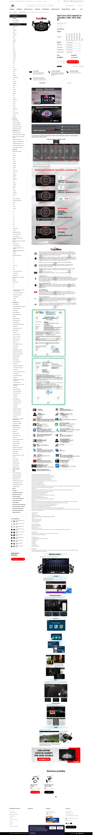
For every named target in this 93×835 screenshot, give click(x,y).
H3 (13, 212)
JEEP (14, 169)
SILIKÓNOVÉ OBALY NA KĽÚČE (18, 480)
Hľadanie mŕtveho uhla (16, 435)
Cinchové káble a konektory (17, 367)
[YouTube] (71, 823)
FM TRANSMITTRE (16, 322)
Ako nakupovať (11, 1)
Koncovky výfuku (15, 445)
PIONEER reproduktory (17, 410)
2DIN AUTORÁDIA (16, 22)
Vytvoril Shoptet (72, 833)
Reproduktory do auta (17, 393)
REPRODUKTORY (15, 357)
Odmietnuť (53, 827)
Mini (13, 79)
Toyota (14, 107)
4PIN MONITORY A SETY (17, 132)
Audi (13, 28)
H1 (13, 210)
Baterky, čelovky (15, 429)
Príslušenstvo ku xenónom (17, 294)
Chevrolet (14, 55)
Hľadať (52, 5)
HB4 (13, 224)
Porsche (14, 91)
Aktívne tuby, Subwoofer (17, 391)
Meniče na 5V (15, 342)
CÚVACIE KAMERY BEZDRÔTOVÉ (18, 498)
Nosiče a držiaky (15, 453)
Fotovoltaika (15, 332)
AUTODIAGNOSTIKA (16, 312)
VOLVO (14, 194)
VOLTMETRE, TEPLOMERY (17, 423)
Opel (13, 87)
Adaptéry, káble (15, 296)
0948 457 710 (70, 820)
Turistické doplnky (16, 465)
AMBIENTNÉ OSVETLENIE (17, 151)
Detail (49, 792)
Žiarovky (14, 300)
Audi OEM (14, 30)
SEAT (14, 95)
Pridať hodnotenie (15, 559)
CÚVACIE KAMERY (16, 120)
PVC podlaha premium (16, 245)
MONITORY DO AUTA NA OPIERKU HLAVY (18, 137)
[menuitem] (12, 9)
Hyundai (14, 53)
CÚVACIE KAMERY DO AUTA (17, 500)
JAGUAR (14, 167)
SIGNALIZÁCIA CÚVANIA (17, 128)
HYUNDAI (14, 163)
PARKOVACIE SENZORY (17, 122)
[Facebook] (66, 823)
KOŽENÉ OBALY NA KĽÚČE (17, 482)
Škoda (14, 105)
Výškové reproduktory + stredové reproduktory (18, 385)
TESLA (14, 188)
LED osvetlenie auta (16, 236)
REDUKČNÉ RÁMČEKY (16, 355)
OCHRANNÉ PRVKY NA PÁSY (17, 484)
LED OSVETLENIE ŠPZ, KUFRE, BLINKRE (18, 238)
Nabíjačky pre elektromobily (17, 449)
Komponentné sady (16, 382)
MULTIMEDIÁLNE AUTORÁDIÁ (17, 492)
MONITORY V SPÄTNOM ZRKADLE (18, 141)
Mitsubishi (14, 83)
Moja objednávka (39, 1)
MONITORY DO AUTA (16, 130)
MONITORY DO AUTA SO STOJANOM (19, 134)
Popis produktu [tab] (42, 82)
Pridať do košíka (72, 61)
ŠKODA (14, 186)
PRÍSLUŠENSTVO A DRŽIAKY (17, 147)
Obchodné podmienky (19, 1)
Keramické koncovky (16, 441)
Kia (13, 65)
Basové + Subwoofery (16, 361)
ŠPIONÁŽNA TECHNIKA (17, 421)
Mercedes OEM (15, 77)
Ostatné (14, 457)
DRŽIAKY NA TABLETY (16, 320)
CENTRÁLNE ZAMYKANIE (17, 314)
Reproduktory (15, 377)
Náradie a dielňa (15, 451)
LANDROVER (15, 171)
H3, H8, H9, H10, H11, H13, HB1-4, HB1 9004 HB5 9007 (19, 290)
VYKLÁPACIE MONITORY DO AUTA (18, 145)
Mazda (14, 73)
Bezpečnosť (15, 431)
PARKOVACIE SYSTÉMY (17, 124)
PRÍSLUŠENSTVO (15, 302)
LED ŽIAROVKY (15, 275)
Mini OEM (14, 81)
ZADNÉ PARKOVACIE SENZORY (17, 510)
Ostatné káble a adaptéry (17, 375)
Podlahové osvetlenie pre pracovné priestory (19, 251)
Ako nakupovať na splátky (13, 826)
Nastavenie (33, 833)
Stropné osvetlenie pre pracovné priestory (18, 248)
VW (13, 196)
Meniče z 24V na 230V (16, 336)
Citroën (14, 36)
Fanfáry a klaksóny (16, 433)
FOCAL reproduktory (16, 399)
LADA (14, 67)
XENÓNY (14, 280)
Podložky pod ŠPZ (16, 461)
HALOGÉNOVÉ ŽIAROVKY (17, 200)
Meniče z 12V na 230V (16, 334)
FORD (14, 159)
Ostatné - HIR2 (15, 273)
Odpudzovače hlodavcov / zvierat (18, 455)
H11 (13, 218)
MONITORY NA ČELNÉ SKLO (17, 139)
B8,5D (14, 202)
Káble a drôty (15, 437)
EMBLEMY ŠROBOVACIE (17, 476)
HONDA (14, 161)
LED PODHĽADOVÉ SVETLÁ (17, 328)
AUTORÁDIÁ (14, 490)
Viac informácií (44, 830)
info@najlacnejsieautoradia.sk (73, 818)
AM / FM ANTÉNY (16, 304)
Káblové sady (15, 369)
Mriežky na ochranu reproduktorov (19, 371)
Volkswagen (15, 109)
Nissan (14, 85)
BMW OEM (15, 34)
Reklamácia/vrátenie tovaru (29, 1)
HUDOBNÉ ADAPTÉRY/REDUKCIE (18, 324)
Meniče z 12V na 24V (16, 338)
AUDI (14, 153)
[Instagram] (68, 823)
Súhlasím (60, 827)
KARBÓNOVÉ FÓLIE (16, 486)
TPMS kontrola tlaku (16, 463)
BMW (14, 32)
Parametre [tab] (69, 82)
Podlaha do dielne (16, 243)
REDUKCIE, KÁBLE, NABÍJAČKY (18, 353)
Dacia (14, 38)
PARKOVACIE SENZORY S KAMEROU (18, 506)
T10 (13, 226)
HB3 (13, 222)
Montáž (10, 821)
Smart (14, 97)
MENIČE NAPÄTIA (16, 330)
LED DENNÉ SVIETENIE (16, 232)
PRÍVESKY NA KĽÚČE (16, 478)
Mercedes (14, 75)
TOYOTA (14, 190)
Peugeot (14, 89)
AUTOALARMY (15, 310)
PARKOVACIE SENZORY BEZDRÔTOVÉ (18, 504)
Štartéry (14, 298)
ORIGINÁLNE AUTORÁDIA (16, 494)
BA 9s (14, 204)
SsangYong (15, 99)
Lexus (14, 71)
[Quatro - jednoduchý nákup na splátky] (52, 820)
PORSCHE (14, 184)
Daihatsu (14, 40)
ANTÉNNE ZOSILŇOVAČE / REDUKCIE (19, 306)
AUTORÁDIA (14, 18)
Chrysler (14, 57)
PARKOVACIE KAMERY (16, 496)
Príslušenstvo (15, 363)
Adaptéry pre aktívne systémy (18, 365)
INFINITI (14, 165)
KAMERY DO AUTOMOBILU (17, 126)
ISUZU (14, 59)
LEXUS (14, 173)
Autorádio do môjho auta (13, 819)
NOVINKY (14, 488)
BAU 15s (14, 208)
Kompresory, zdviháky (16, 443)
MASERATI (15, 175)
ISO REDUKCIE (15, 326)
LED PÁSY (14, 253)
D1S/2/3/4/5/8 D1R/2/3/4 (17, 271)
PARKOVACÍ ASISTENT (16, 512)
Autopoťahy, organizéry (17, 427)
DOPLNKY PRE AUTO (16, 425)
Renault (14, 93)
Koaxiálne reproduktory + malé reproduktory (18, 380)
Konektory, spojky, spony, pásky (18, 439)
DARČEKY (14, 316)
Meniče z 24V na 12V (16, 340)
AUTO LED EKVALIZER (16, 198)
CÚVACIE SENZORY (15, 502)
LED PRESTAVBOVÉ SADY (17, 255)
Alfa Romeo (15, 26)
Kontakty (44, 1)
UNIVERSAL (15, 192)
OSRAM (14, 230)
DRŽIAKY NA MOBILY (16, 318)
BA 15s (14, 206)
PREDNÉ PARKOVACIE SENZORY (17, 508)
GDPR (10, 824)
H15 (13, 220)
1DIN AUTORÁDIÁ (16, 20)
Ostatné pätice (15, 228)
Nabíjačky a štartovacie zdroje (18, 447)
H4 (13, 214)
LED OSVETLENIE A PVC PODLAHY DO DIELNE (19, 241)
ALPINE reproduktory (16, 389)
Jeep (14, 63)
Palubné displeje (15, 459)
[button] (56, 797)
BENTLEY (14, 155)
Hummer (14, 51)
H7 (13, 216)
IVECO (14, 61)
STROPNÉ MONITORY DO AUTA (18, 143)
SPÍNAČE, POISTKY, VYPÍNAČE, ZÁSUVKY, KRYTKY (18, 419)
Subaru (14, 101)
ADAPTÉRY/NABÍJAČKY (17, 308)
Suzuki (14, 103)
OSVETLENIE (14, 149)
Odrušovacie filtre (16, 373)
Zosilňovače (15, 387)
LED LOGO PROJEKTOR (17, 234)
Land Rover (15, 69)
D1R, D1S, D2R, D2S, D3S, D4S (18, 292)
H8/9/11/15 (15, 265)
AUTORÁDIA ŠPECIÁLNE (17, 24)
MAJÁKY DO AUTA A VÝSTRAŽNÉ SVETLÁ (18, 278)
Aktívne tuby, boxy (16, 359)
